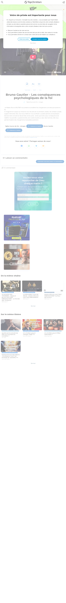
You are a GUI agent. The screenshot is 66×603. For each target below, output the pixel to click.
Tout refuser (33, 43)
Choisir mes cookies (24, 39)
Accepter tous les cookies (39, 39)
